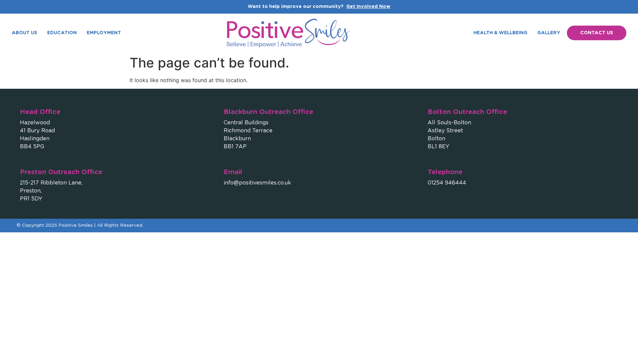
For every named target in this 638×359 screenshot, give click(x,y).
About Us (24, 33)
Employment (104, 33)
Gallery (548, 33)
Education (62, 33)
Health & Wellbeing (500, 33)
